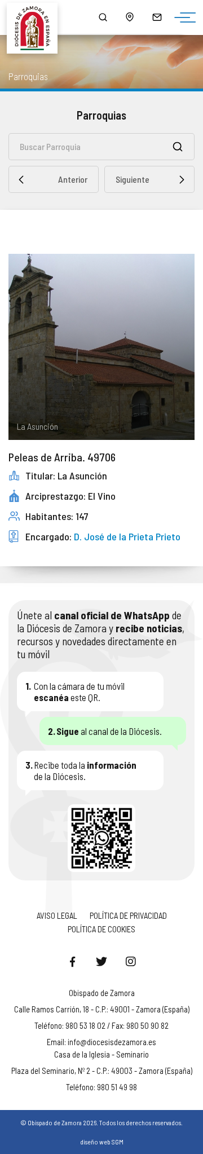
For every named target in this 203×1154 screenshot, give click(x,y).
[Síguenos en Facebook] (72, 961)
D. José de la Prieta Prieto (127, 536)
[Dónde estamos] (129, 17)
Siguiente (132, 179)
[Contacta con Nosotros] (156, 17)
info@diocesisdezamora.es (112, 1042)
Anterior (72, 179)
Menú (182, 18)
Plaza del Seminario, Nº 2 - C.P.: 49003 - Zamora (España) (101, 1070)
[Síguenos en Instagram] (130, 961)
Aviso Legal (57, 915)
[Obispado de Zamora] (37, 17)
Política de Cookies (101, 929)
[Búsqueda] (102, 17)
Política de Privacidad (128, 915)
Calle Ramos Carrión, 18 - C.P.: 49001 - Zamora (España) (101, 1009)
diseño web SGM (101, 1142)
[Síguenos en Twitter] (101, 961)
